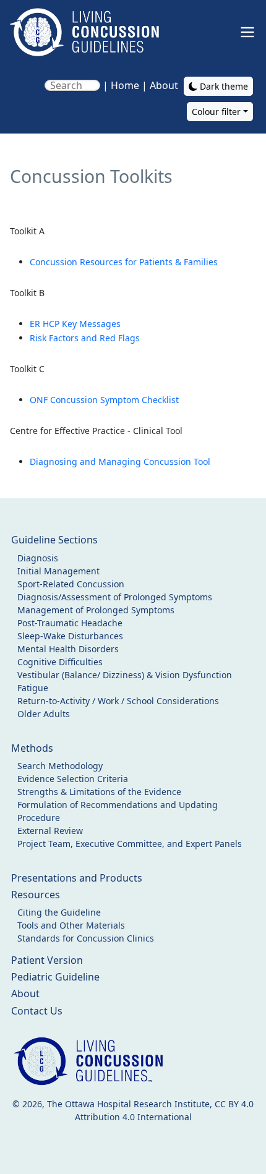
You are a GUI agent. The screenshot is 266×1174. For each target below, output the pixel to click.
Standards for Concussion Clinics (85, 938)
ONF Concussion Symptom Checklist (104, 400)
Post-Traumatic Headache (69, 623)
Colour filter (216, 111)
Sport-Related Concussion (70, 584)
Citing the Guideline (59, 912)
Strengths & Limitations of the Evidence (99, 792)
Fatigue (32, 688)
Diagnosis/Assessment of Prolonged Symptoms (114, 597)
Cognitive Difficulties (60, 662)
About (164, 85)
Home (125, 85)
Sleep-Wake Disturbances (70, 636)
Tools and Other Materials (71, 925)
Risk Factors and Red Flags (85, 338)
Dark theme (222, 86)
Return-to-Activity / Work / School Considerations (118, 701)
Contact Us (36, 1011)
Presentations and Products (76, 878)
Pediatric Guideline (55, 977)
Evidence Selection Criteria (72, 779)
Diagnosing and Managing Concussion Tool (120, 461)
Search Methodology (60, 766)
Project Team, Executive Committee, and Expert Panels (129, 843)
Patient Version (47, 960)
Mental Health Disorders (68, 649)
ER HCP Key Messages (75, 324)
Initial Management (58, 571)
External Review (50, 830)
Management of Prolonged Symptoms (95, 610)
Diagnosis (37, 558)
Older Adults (43, 714)
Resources (35, 894)
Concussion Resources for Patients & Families (124, 262)
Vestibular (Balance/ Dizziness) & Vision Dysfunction (124, 675)
